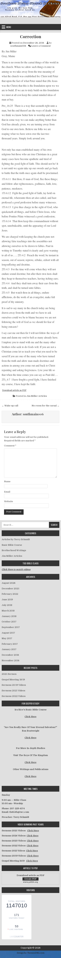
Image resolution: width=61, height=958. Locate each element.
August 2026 (8, 583)
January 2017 (9, 649)
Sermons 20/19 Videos (14, 685)
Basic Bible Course (12, 545)
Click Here (30, 716)
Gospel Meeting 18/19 (13, 679)
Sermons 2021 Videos (13, 690)
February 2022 (10, 594)
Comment (10, 445)
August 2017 (8, 633)
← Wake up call (10, 405)
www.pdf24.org (30, 882)
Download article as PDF (14, 390)
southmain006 (18, 46)
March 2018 (8, 610)
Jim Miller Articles (36, 396)
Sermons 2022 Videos (14, 696)
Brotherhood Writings (14, 550)
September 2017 (11, 627)
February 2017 (10, 644)
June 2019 (7, 599)
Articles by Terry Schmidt (16, 539)
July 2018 (7, 605)
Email (7, 491)
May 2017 (7, 638)
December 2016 (10, 655)
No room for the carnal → (45, 405)
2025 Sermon (9, 674)
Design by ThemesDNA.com (30, 953)
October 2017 (9, 621)
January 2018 (9, 616)
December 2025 (10, 588)
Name (7, 481)
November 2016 (10, 660)
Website (8, 501)
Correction (30, 36)
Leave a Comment (41, 46)
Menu (8, 27)
